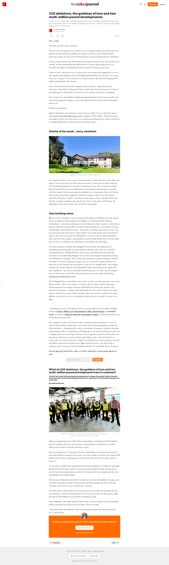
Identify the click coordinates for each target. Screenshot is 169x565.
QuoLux (59, 311)
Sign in (162, 4)
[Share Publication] (145, 4)
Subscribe (152, 4)
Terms (90, 551)
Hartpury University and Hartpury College (81, 314)
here (94, 204)
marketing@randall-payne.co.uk (62, 276)
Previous (56, 543)
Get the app (94, 556)
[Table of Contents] (2, 282)
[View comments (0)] (58, 36)
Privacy (84, 551)
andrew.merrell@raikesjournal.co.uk (67, 116)
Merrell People (98, 311)
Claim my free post (84, 528)
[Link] (46, 131)
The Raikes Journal (60, 29)
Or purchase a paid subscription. (84, 533)
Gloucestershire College (83, 311)
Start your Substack (79, 556)
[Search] (141, 4)
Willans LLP (68, 311)
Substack (75, 561)
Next (114, 543)
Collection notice (98, 551)
